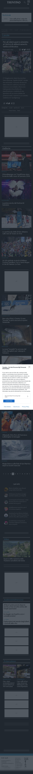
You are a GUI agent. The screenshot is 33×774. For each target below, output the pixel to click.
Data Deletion (7, 406)
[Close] (29, 367)
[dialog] (16, 387)
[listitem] (16, 396)
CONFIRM (9, 401)
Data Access (16, 406)
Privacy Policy (25, 406)
